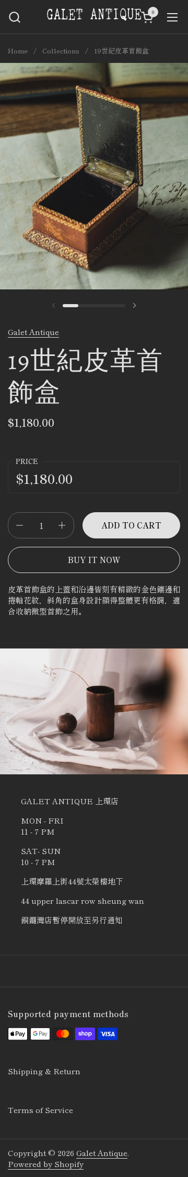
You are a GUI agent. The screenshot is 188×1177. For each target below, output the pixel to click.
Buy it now (94, 559)
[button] (14, 17)
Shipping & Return (44, 1070)
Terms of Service (40, 1109)
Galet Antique (33, 331)
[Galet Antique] (94, 17)
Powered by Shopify (46, 1163)
